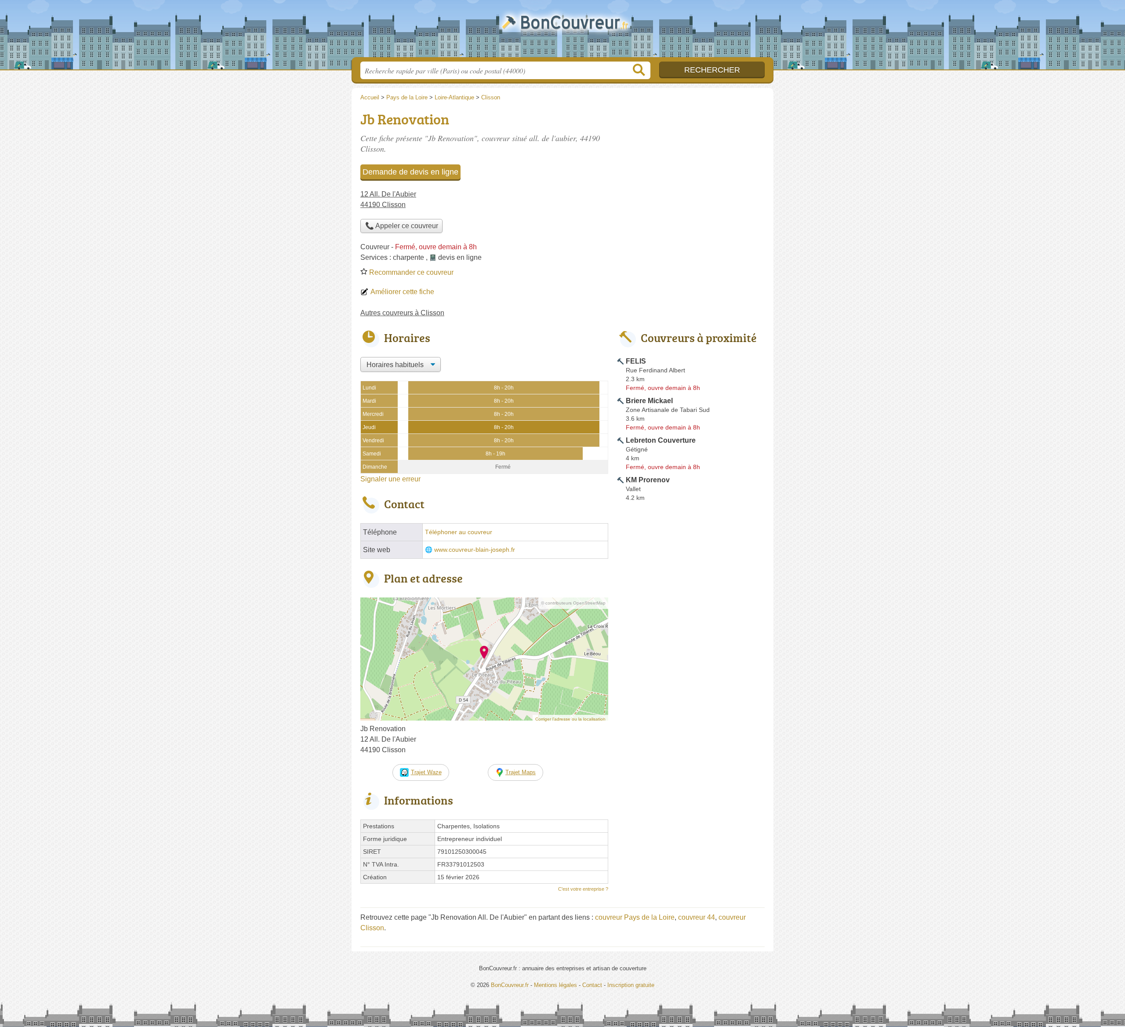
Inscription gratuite (630, 985)
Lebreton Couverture (661, 440)
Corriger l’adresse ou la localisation (570, 719)
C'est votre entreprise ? (583, 889)
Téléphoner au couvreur (458, 532)
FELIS (636, 361)
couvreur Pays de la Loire (635, 917)
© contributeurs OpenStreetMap (573, 603)
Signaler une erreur (390, 479)
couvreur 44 (696, 917)
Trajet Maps (520, 772)
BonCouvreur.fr (562, 31)
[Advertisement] (691, 169)
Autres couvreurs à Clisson (402, 313)
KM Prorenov (648, 480)
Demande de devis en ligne (410, 172)
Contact (592, 985)
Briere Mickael (649, 400)
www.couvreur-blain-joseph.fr (474, 549)
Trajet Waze (426, 772)
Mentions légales (555, 985)
